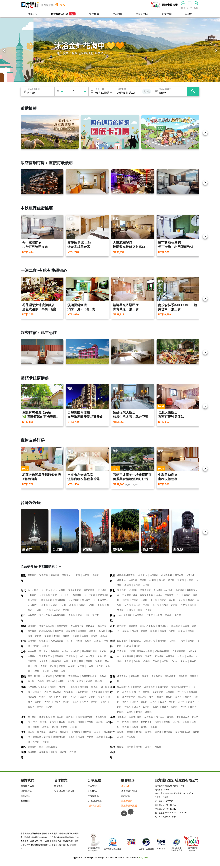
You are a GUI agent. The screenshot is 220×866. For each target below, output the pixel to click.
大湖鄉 (144, 631)
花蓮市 (158, 722)
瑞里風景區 (60, 676)
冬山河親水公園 (46, 626)
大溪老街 (190, 575)
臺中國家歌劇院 (89, 651)
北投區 (47, 610)
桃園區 (152, 580)
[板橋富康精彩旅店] (87, 181)
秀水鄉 (79, 641)
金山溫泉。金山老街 (163, 590)
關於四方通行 (27, 786)
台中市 (23, 654)
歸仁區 (31, 707)
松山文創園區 (59, 590)
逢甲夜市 (32, 656)
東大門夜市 (146, 722)
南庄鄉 (135, 631)
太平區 (36, 671)
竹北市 (159, 615)
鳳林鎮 (144, 727)
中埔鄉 (61, 681)
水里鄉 (127, 661)
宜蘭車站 (59, 631)
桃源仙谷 (133, 580)
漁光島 (94, 687)
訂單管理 (92, 786)
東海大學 (102, 656)
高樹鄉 (36, 727)
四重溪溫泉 (44, 717)
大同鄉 (38, 636)
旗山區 (137, 707)
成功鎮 (36, 742)
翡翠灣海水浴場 (129, 595)
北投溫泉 (102, 590)
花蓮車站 (121, 717)
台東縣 (23, 735)
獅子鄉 (55, 727)
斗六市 (182, 641)
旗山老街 (142, 697)
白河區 (38, 702)
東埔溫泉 (170, 656)
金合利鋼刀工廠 (182, 732)
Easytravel (143, 858)
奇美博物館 (96, 692)
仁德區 (83, 697)
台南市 (23, 690)
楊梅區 (127, 585)
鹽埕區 (125, 702)
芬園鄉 (45, 646)
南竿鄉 (130, 747)
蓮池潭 (146, 692)
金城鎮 (120, 732)
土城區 (153, 600)
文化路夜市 (157, 676)
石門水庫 (179, 575)
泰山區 (172, 600)
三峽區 (146, 605)
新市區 (66, 702)
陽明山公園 (46, 600)
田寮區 (146, 707)
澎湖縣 (23, 755)
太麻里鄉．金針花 (41, 737)
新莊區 (125, 600)
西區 (81, 661)
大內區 (47, 702)
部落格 (188, 13)
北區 (87, 615)
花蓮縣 (112, 720)
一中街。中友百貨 (86, 656)
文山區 (100, 605)
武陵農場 (59, 656)
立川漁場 (148, 717)
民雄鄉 (98, 681)
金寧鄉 (148, 732)
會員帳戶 (125, 786)
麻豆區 (75, 702)
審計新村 (43, 651)
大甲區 (55, 671)
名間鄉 (165, 661)
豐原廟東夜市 (45, 656)
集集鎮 (184, 661)
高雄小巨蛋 (149, 687)
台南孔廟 (84, 687)
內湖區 (57, 610)
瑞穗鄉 (135, 727)
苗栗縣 (112, 629)
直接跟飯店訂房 (63, 13)
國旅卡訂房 (126, 800)
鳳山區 (163, 702)
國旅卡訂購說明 (129, 805)
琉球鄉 (99, 722)
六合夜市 (181, 692)
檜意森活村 (122, 676)
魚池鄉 (137, 661)
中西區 (42, 697)
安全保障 (25, 800)
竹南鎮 (172, 631)
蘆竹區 (171, 580)
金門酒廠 (168, 732)
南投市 (190, 656)
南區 (63, 671)
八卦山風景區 (57, 641)
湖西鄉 (63, 752)
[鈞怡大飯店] (178, 181)
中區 (66, 661)
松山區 (72, 605)
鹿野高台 (64, 732)
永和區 (130, 610)
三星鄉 (85, 636)
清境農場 (121, 651)
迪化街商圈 (73, 600)
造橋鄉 (153, 631)
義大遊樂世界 (128, 697)
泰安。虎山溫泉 (147, 626)
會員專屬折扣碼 (129, 791)
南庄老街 (175, 626)
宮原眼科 (70, 656)
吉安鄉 (186, 722)
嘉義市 (112, 679)
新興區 (178, 697)
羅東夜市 (82, 631)
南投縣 (112, 654)
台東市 (71, 737)
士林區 (38, 610)
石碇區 (174, 605)
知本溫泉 (41, 732)
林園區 (139, 712)
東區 (80, 615)
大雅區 (45, 671)
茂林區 (135, 702)
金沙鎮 (158, 732)
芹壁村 (148, 747)
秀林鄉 (176, 722)
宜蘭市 (92, 631)
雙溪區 (120, 610)
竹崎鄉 (40, 681)
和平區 (98, 661)
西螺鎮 (137, 646)
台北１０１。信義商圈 (70, 595)
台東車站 (87, 732)
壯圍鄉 (66, 636)
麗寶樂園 (32, 661)
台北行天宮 (89, 595)
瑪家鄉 (71, 722)
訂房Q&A (92, 791)
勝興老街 (121, 626)
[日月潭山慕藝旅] (132, 351)
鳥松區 (172, 702)
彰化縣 (23, 644)
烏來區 (163, 600)
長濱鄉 (45, 742)
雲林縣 (112, 644)
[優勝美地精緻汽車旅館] (132, 181)
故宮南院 (47, 676)
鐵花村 (31, 732)
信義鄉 (146, 661)
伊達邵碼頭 (127, 656)
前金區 (188, 697)
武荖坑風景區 (45, 631)
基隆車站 (66, 575)
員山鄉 (75, 636)
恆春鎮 (43, 722)
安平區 (85, 702)
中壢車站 (142, 575)
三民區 (153, 702)
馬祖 (112, 747)
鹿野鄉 (99, 737)
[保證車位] (170, 132)
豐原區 (89, 661)
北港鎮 (127, 646)
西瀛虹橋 (32, 752)
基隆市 (23, 578)
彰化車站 (43, 641)
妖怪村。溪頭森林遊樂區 (140, 651)
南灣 (35, 722)
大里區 (81, 666)
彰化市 (88, 641)
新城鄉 (167, 722)
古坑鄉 (172, 641)
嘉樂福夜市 (170, 676)
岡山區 (120, 712)
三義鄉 (186, 626)
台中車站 (32, 651)
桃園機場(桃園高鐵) (126, 575)
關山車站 (53, 732)
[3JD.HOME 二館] (178, 351)
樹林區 (139, 610)
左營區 (181, 702)
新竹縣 (112, 618)
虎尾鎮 (191, 641)
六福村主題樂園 (124, 615)
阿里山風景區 (34, 676)
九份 (179, 595)
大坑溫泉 (43, 661)
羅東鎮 (103, 636)
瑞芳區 (165, 605)
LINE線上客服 (95, 800)
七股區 (57, 702)
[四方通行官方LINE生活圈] (131, 812)
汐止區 (148, 610)
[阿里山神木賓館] (42, 181)
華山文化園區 (74, 590)
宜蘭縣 (23, 629)
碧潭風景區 (145, 590)
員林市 (69, 641)
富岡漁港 (76, 732)
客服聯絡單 (93, 796)
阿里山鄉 (51, 681)
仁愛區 (77, 575)
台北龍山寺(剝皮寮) (48, 595)
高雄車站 (137, 687)
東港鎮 (45, 727)
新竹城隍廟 (44, 615)
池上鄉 (81, 737)
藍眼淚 (120, 747)
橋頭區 (130, 712)
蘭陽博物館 (62, 626)
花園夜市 (37, 692)
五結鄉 (102, 631)
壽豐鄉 (125, 727)
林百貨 (62, 687)
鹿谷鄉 (156, 661)
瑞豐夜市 (126, 692)
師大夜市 (86, 600)
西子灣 (137, 692)
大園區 (190, 580)
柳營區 (40, 707)
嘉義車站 (135, 676)
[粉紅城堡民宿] (87, 351)
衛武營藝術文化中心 (180, 687)
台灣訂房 (32, 13)
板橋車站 (133, 590)
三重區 (135, 600)
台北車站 (45, 590)
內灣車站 (139, 615)
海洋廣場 (43, 575)
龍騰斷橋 (133, 626)
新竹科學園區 (59, 615)
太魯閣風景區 (183, 717)
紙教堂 (139, 656)
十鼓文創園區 (82, 692)
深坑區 (181, 600)
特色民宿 (94, 13)
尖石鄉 (177, 615)
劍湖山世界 (122, 641)
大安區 (91, 605)
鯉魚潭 (125, 722)
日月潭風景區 (178, 651)
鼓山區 (144, 702)
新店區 (187, 595)
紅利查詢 (125, 796)
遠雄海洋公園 (135, 717)
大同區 (54, 605)
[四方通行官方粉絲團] (124, 813)
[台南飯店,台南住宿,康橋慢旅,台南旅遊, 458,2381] (42, 351)
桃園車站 (121, 580)
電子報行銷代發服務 (64, 791)
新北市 (112, 593)
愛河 (151, 697)
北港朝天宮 (136, 641)
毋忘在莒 (131, 737)
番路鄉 (103, 676)
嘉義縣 (23, 679)
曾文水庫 (68, 692)
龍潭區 (180, 580)
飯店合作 (58, 786)
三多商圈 (170, 692)
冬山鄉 (47, 636)
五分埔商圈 (60, 600)
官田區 (101, 697)
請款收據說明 (94, 805)
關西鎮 (168, 615)
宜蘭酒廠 (70, 631)
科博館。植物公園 (70, 651)
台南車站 (72, 687)
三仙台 (97, 732)
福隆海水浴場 (146, 595)
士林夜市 (32, 595)
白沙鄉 (72, 752)
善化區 (73, 697)
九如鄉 (73, 727)
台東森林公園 (59, 737)
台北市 (23, 593)
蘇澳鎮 (57, 636)
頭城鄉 (94, 636)
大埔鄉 (70, 681)
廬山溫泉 (159, 656)
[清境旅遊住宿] (50, 132)
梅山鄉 (31, 681)
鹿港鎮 (97, 641)
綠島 (23, 747)
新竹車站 (32, 615)
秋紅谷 (103, 651)
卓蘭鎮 (125, 631)
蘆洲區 (193, 605)
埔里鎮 (180, 656)
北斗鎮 (36, 646)
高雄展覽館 (158, 692)
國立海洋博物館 (85, 717)
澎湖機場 (43, 752)
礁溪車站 (102, 626)
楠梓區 (169, 697)
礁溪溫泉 (32, 626)
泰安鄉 (163, 631)
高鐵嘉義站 (73, 676)
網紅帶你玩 (142, 13)
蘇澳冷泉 (90, 626)
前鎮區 (160, 697)
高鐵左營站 (163, 687)
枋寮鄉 (64, 727)
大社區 (184, 707)
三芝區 (184, 605)
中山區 (63, 605)
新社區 (53, 666)
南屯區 (71, 666)
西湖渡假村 (163, 626)
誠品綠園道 (56, 661)
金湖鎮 (139, 732)
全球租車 (117, 13)
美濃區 (191, 702)
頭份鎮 (181, 631)
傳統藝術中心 (77, 626)
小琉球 (112, 755)
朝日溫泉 (32, 747)
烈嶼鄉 (130, 732)
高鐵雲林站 (149, 641)
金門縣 (112, 735)
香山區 (71, 615)
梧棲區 (62, 666)
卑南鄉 (90, 737)
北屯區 (90, 666)
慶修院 (170, 717)
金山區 (137, 605)
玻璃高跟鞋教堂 (89, 676)
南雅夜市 (169, 595)
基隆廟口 (32, 575)
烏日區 (99, 666)
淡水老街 (121, 590)
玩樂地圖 (167, 13)
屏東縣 (23, 720)
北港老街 (162, 641)
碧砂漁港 (55, 575)
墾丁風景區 (58, 717)
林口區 (127, 605)
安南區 (103, 702)
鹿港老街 (32, 641)
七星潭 (135, 722)
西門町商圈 (89, 590)
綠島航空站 (52, 747)
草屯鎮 (193, 661)
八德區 (137, 585)
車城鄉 (90, 722)
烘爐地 (159, 595)
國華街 (53, 687)
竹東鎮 (149, 615)
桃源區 (156, 707)
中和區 (144, 600)
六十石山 (160, 717)
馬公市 (54, 752)
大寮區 (165, 707)
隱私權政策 (26, 791)
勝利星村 (70, 717)
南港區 (66, 610)
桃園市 (112, 578)
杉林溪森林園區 (162, 651)
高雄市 (112, 690)
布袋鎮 (89, 681)
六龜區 (127, 707)
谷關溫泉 (55, 651)
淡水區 (156, 605)
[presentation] (4, 50)
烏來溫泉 (180, 590)
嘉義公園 (183, 676)
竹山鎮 (174, 661)
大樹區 (193, 707)
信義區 (95, 575)
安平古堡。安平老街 (37, 687)
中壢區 (146, 585)
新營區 (94, 702)
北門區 (50, 707)
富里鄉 (153, 727)
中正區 (86, 575)
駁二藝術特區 (123, 687)
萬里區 (191, 600)
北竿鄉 (139, 747)
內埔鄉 (81, 722)
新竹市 (23, 618)
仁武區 (174, 707)
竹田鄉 (62, 722)
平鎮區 (143, 580)
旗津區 (148, 712)
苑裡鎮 (191, 631)
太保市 (80, 681)
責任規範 (25, 796)
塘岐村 (158, 747)
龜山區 (162, 580)
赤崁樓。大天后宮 (52, 692)
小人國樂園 (166, 575)
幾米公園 (32, 631)
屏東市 (53, 722)
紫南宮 (148, 656)
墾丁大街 (32, 717)
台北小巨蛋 (33, 590)
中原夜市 (154, 575)
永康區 (92, 697)
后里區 (43, 666)
